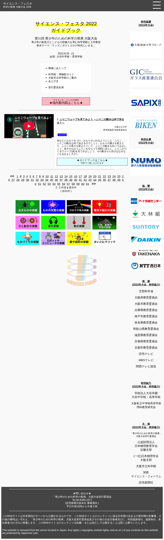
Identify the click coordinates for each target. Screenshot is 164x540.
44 (94, 179)
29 (22, 179)
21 (99, 176)
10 (47, 176)
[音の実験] (53, 229)
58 (73, 184)
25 (118, 176)
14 (66, 176)
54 (54, 184)
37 (61, 179)
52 (44, 184)
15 (70, 176)
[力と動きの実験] (27, 229)
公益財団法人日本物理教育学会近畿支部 (146, 446)
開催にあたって (57, 68)
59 (78, 184)
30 (27, 179)
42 (85, 179)
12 (56, 176)
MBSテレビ (146, 360)
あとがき (53, 81)
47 (109, 179)
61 (87, 184)
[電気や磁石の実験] (104, 213)
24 (114, 176)
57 (68, 184)
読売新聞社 (146, 482)
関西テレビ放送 (146, 366)
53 (49, 184)
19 (90, 176)
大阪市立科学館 (146, 466)
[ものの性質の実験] (53, 213)
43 (90, 179)
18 (85, 176)
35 (51, 179)
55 (58, 184)
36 (56, 179)
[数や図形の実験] (79, 245)
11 (51, 176)
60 (82, 184)
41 (80, 179)
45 (99, 179)
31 (32, 179)
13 (61, 176)
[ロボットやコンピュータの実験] (53, 245)
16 (75, 176)
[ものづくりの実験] (27, 245)
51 (39, 184)
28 (18, 179)
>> (94, 184)
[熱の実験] (79, 229)
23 (109, 176)
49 (118, 179)
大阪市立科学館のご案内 (62, 77)
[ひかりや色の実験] (79, 213)
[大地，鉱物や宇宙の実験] (104, 229)
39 (70, 179)
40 (75, 179)
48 (114, 179)
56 (63, 184)
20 (94, 176)
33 (42, 179)
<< (12, 176)
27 (13, 179)
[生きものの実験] (27, 213)
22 (104, 176)
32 (37, 179)
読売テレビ (146, 353)
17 (80, 176)
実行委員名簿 (56, 87)
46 (104, 179)
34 (46, 179)
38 (66, 179)
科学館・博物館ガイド (61, 74)
